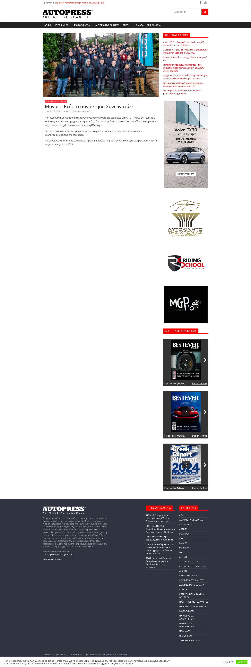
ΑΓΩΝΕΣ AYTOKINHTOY (190, 561)
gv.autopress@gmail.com (61, 554)
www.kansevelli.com (52, 559)
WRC (181, 552)
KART (181, 538)
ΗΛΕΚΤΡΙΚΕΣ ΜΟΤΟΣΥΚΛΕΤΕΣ (193, 601)
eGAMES (183, 529)
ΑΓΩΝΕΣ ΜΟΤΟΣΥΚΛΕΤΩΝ (192, 566)
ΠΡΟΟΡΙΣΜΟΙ (185, 635)
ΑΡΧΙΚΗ (48, 25)
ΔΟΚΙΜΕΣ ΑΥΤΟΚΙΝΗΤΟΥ (191, 580)
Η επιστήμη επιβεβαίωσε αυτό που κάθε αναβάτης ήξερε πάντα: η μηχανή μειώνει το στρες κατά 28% (184, 67)
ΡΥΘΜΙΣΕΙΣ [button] (228, 662)
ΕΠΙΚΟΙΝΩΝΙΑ (154, 25)
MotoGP (183, 543)
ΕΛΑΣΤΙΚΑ (184, 589)
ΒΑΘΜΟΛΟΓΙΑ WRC (188, 575)
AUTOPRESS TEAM (73, 111)
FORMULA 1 (185, 533)
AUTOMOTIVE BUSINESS (107, 25)
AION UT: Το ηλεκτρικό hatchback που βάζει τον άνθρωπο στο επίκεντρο (157, 518)
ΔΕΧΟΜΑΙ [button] (241, 662)
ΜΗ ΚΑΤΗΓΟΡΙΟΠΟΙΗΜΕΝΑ (192, 606)
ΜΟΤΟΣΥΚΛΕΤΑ (82, 25)
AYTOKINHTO (62, 25)
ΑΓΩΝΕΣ (183, 557)
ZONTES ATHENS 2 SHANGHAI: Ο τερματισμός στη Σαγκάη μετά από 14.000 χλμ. (93, 2)
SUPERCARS (185, 547)
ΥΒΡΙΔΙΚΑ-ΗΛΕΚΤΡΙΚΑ (189, 640)
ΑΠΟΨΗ (126, 25)
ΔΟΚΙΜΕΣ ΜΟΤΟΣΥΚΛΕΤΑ (191, 584)
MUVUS (88, 111)
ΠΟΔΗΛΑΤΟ (185, 631)
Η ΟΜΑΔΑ (139, 25)
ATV (181, 515)
